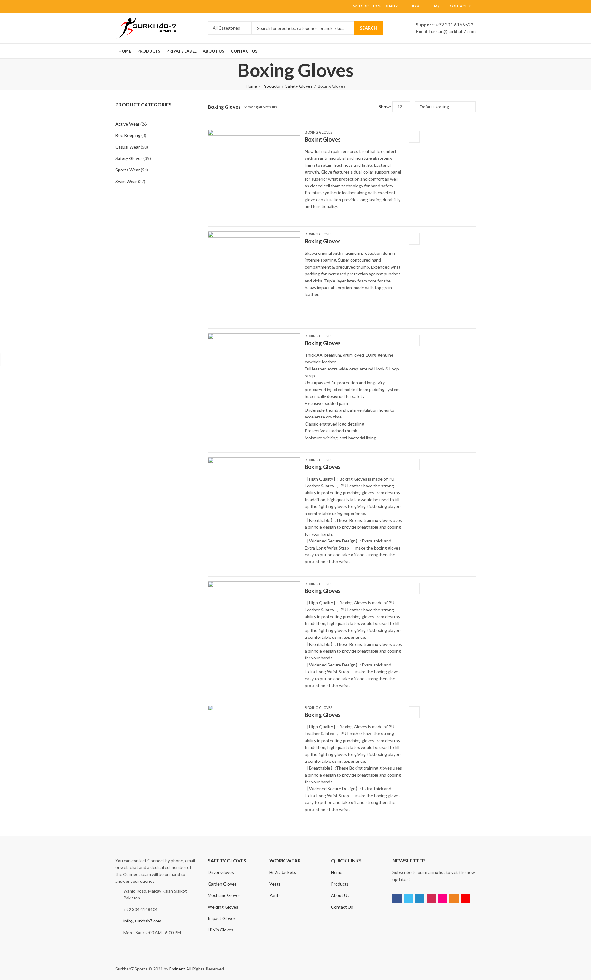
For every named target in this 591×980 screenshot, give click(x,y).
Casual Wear (127, 147)
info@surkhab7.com (142, 920)
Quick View (414, 137)
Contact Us (342, 907)
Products (271, 86)
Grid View (362, 107)
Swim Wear (126, 181)
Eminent (177, 968)
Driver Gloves (221, 872)
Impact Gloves (222, 918)
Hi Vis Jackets (282, 872)
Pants (275, 895)
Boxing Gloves (318, 132)
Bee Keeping (127, 135)
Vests (275, 883)
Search (368, 27)
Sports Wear (127, 169)
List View (371, 107)
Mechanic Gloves (224, 895)
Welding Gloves (223, 907)
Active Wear (127, 123)
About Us (340, 895)
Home (251, 86)
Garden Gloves (222, 883)
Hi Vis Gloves (220, 929)
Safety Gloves (298, 86)
